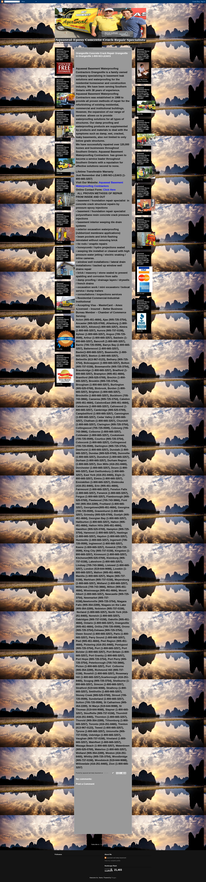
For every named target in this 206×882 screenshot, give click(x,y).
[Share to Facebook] (123, 773)
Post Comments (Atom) (107, 844)
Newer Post (80, 839)
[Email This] (117, 773)
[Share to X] (121, 773)
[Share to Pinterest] (125, 773)
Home (103, 839)
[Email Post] (113, 773)
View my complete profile (112, 860)
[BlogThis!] (119, 773)
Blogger (113, 877)
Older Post (126, 839)
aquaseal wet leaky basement (116, 858)
